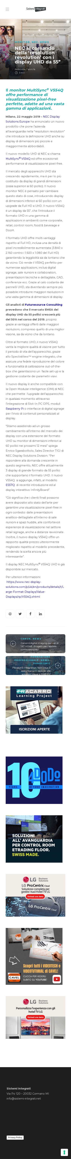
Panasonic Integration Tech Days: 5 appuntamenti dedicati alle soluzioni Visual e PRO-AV (31, 671)
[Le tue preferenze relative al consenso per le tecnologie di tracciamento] (64, 1152)
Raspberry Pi (15, 408)
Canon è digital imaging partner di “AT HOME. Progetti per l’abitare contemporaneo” (40, 646)
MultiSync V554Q (18, 158)
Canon (26, 638)
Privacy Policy (15, 1137)
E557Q (11, 485)
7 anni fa (30, 69)
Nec (35, 42)
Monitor (22, 42)
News (44, 42)
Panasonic (41, 663)
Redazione (20, 69)
